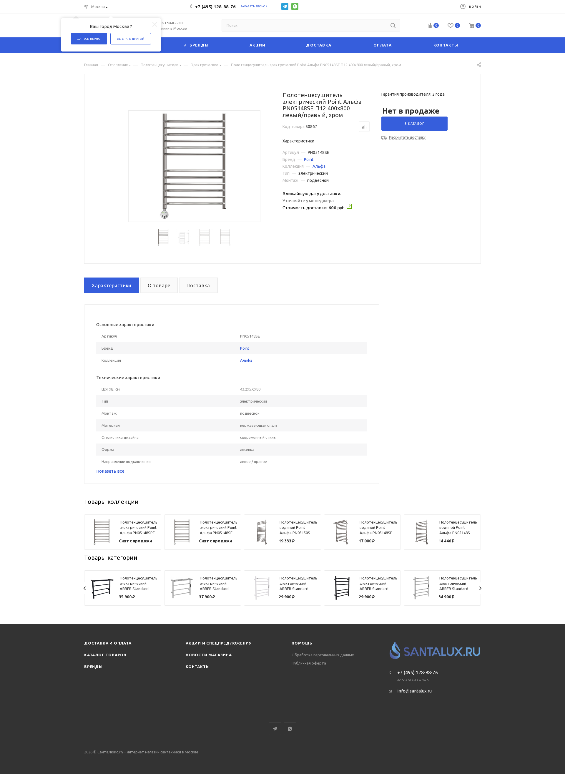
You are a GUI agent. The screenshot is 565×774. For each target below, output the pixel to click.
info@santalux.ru (414, 690)
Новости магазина (209, 655)
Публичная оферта (309, 663)
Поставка (198, 285)
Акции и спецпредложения (219, 643)
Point (308, 159)
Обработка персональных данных (323, 655)
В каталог (414, 123)
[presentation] (85, 588)
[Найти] (393, 25)
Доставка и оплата (108, 643)
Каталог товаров (105, 655)
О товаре (159, 285)
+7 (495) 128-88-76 (215, 6)
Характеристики (111, 285)
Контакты (198, 667)
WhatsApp (294, 6)
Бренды (93, 667)
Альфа (319, 166)
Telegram (284, 6)
